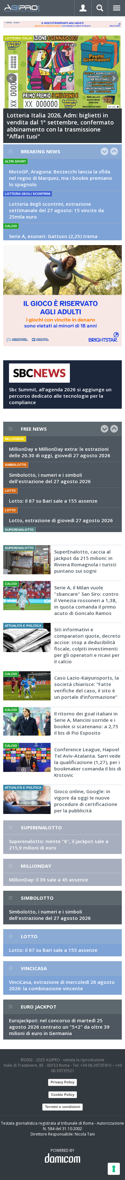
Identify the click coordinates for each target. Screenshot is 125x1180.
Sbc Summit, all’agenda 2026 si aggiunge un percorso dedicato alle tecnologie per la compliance (60, 395)
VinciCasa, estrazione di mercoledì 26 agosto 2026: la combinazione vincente (62, 985)
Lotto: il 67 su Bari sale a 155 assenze (53, 501)
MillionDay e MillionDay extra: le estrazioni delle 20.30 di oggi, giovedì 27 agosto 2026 (59, 452)
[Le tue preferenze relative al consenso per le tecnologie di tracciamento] (114, 1169)
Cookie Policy (62, 1094)
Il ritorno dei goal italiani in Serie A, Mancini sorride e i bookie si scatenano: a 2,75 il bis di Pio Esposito (86, 723)
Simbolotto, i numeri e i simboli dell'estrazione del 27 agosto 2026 (50, 478)
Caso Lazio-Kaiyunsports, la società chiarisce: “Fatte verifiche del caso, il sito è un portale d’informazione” (86, 687)
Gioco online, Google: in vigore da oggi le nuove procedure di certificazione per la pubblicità (85, 801)
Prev (11, 78)
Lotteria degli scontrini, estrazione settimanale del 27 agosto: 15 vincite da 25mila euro (56, 210)
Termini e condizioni (62, 1106)
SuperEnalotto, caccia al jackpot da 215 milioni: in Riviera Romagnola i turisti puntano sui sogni (85, 561)
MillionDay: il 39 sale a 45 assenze (48, 879)
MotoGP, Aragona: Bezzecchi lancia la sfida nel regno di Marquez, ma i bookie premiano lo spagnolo (60, 177)
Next (113, 78)
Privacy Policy (62, 1082)
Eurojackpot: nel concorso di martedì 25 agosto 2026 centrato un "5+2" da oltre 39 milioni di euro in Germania (59, 1026)
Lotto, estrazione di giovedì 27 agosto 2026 (61, 520)
